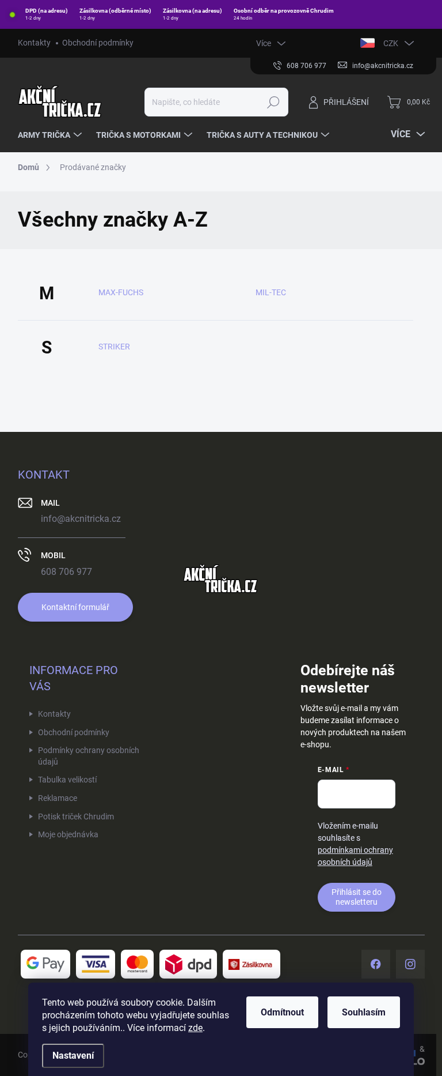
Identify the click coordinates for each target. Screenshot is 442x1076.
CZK (390, 43)
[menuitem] (51, 135)
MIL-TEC (271, 292)
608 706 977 (66, 571)
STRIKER (114, 346)
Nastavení (73, 1055)
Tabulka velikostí (67, 779)
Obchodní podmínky (98, 42)
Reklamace (57, 798)
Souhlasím (364, 1012)
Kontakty (34, 42)
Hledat (273, 102)
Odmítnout (282, 1012)
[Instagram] (410, 964)
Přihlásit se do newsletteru (357, 896)
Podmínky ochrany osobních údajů (88, 756)
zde (195, 1027)
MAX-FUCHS (120, 292)
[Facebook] (375, 964)
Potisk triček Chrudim (76, 816)
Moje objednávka (68, 834)
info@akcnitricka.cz (81, 518)
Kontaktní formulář (75, 607)
